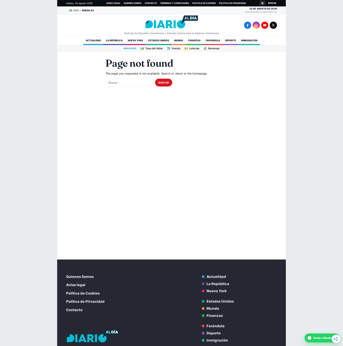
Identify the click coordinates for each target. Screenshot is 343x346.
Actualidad (93, 40)
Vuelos (173, 48)
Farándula (213, 40)
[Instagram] (256, 25)
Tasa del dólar (151, 48)
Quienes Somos (132, 3)
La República (114, 40)
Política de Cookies (204, 3)
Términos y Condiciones (174, 3)
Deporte (230, 40)
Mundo (178, 40)
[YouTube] (264, 25)
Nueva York (135, 40)
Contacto (151, 3)
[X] (273, 25)
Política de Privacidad (232, 3)
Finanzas (194, 40)
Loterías (191, 48)
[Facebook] (247, 25)
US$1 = (81, 10)
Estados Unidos (158, 40)
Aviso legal (113, 3)
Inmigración (249, 40)
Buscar (272, 3)
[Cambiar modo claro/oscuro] (262, 3)
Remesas (211, 48)
